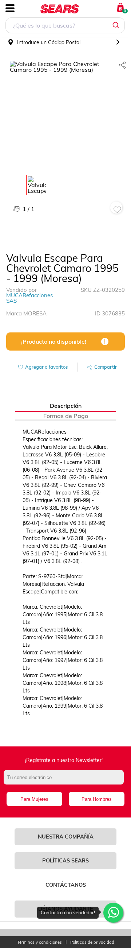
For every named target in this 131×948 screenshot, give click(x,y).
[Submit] (116, 25)
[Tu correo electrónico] (65, 781)
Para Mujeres (34, 799)
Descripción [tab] (66, 405)
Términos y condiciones (39, 942)
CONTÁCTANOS (65, 885)
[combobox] (65, 26)
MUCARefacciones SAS (29, 298)
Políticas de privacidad (92, 942)
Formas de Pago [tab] (65, 415)
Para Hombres (97, 799)
